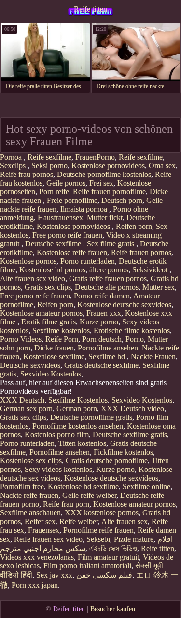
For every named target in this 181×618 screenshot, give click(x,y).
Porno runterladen (87, 261)
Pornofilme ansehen (108, 348)
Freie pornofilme (72, 200)
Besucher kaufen (112, 609)
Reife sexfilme (49, 157)
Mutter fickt (105, 218)
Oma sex (162, 165)
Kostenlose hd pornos (52, 270)
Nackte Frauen (153, 356)
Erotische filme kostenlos (132, 330)
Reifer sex (40, 521)
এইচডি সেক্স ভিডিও (113, 548)
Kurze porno (99, 322)
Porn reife (54, 192)
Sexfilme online (146, 487)
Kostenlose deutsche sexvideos (124, 304)
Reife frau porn (66, 504)
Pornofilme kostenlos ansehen (77, 426)
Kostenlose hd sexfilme (83, 487)
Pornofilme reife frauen (98, 530)
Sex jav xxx (54, 575)
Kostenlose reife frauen (72, 252)
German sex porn (26, 408)
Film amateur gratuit (108, 557)
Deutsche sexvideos (30, 365)
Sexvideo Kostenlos (50, 374)
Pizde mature (133, 539)
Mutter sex (158, 287)
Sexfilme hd (107, 356)
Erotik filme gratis (48, 322)
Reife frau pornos (26, 174)
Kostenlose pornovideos (108, 165)
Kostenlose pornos (28, 261)
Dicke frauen (54, 348)
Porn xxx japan (35, 585)
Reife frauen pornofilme (109, 192)
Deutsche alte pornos (107, 287)
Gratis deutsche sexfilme (101, 365)
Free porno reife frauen (67, 235)
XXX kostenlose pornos (102, 513)
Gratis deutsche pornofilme (107, 461)
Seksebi (98, 539)
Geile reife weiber (89, 495)
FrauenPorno (95, 157)
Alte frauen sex (124, 521)
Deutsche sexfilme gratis (130, 434)
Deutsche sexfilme (54, 244)
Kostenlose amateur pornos (41, 313)
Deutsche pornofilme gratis (91, 417)
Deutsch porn (121, 200)
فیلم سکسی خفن (104, 575)
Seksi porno (49, 165)
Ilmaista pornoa (84, 209)
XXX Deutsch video (132, 408)
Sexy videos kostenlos (58, 469)
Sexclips (14, 165)
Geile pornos (65, 183)
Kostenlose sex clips (31, 461)
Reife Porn (61, 339)
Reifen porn (134, 226)
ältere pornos (108, 270)
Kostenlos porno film (57, 434)
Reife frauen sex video (48, 539)
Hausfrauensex (60, 218)
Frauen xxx (103, 313)
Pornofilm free (22, 487)
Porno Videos (21, 339)
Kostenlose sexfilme (53, 356)
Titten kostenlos (82, 443)
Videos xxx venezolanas (37, 557)
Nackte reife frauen (29, 495)
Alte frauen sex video (32, 278)
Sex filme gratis (111, 244)
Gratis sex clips (48, 287)
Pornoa (12, 157)
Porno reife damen (102, 296)
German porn (76, 408)
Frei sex (101, 183)
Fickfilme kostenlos (123, 452)
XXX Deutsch (22, 400)
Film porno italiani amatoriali (87, 566)
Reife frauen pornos (141, 252)
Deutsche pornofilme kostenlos (104, 174)
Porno (134, 339)
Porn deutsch (102, 339)
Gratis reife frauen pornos (108, 278)
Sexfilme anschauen (30, 513)
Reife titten (90, 9)
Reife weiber (78, 521)
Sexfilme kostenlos (61, 330)
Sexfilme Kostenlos (78, 400)
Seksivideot (150, 270)
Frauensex (43, 530)
